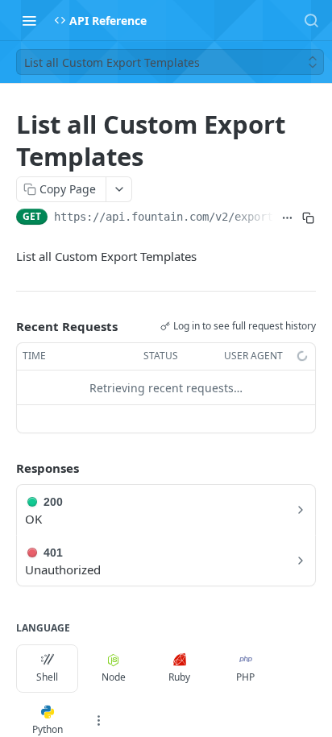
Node (114, 677)
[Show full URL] (287, 218)
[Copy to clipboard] (308, 218)
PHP (245, 677)
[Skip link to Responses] (5, 469)
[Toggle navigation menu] (29, 20)
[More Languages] (98, 721)
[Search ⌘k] (311, 20)
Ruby (179, 677)
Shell (47, 677)
